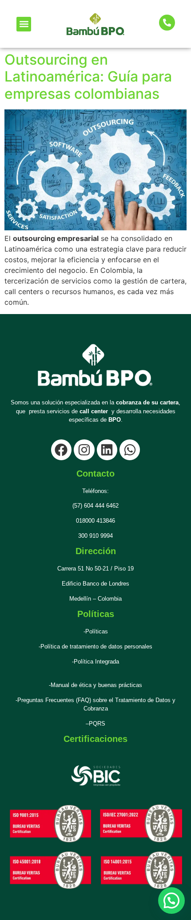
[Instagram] (84, 449)
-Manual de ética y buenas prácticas (95, 685)
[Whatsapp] (129, 449)
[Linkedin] (107, 449)
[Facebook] (61, 449)
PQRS (97, 723)
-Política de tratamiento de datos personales (95, 646)
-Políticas (96, 631)
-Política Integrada (95, 661)
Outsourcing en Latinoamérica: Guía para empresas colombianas (88, 76)
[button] (23, 24)
